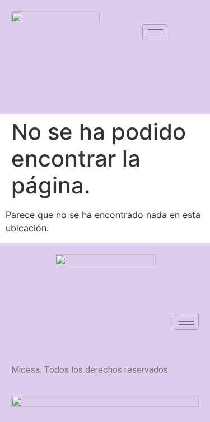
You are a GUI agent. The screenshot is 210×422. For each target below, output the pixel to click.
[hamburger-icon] (154, 32)
